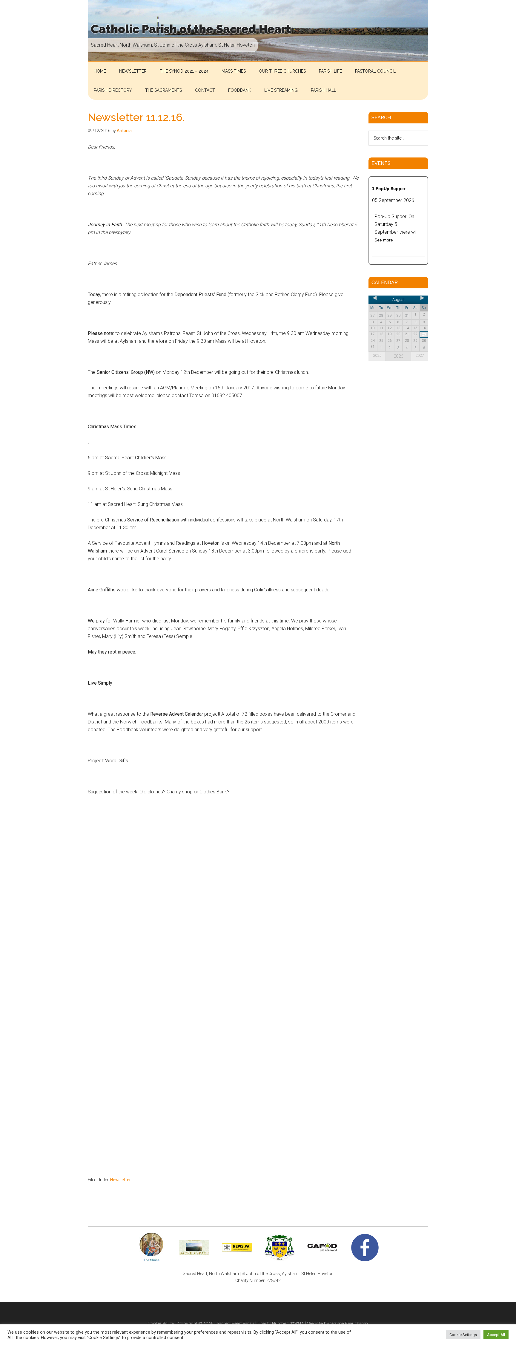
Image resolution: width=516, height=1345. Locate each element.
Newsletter (120, 1179)
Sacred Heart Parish (235, 1323)
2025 (377, 355)
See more (383, 240)
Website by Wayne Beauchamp (337, 1323)
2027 (419, 355)
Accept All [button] (496, 1334)
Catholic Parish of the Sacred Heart (191, 29)
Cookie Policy (161, 1323)
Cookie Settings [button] (463, 1334)
